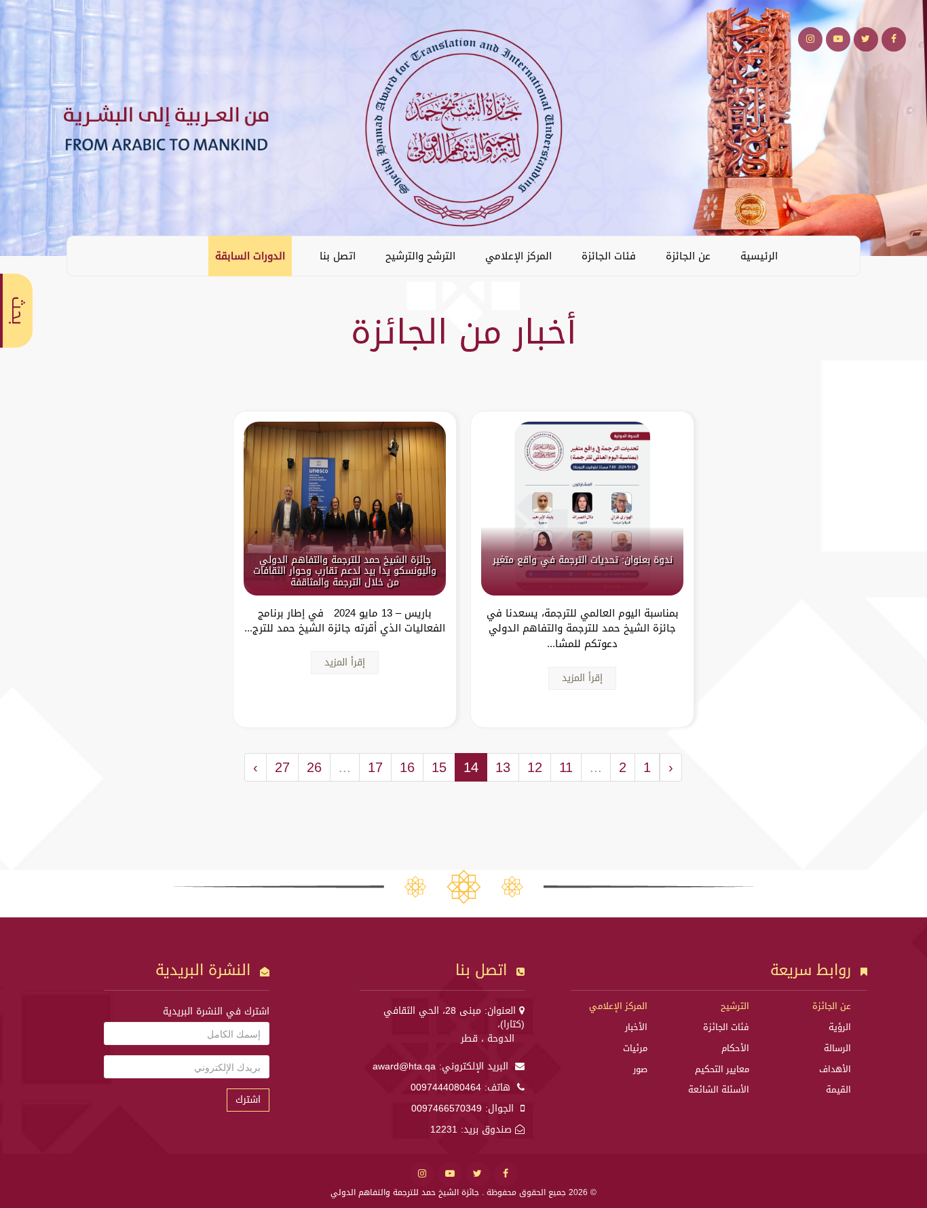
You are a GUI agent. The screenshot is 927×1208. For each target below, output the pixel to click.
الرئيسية (759, 256)
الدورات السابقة (250, 256)
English (87, 255)
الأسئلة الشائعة (718, 1089)
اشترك (248, 1100)
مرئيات (635, 1048)
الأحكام (735, 1048)
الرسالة (837, 1048)
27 (282, 767)
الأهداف (835, 1069)
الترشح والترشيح (420, 256)
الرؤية (840, 1027)
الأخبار (636, 1027)
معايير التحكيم (722, 1069)
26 (314, 767)
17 (375, 767)
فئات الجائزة (609, 256)
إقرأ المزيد (582, 678)
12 (534, 767)
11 (566, 767)
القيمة (838, 1089)
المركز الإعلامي (518, 256)
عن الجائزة (688, 256)
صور (640, 1069)
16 (407, 767)
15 (439, 767)
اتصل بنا (338, 256)
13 (502, 767)
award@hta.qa (404, 1066)
